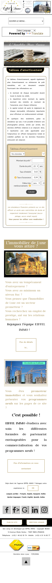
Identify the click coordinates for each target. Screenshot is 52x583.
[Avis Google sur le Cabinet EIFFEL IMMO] (25, 510)
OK (33, 488)
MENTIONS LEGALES (36, 522)
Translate (37, 33)
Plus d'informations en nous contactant (26, 466)
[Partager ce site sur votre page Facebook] (16, 510)
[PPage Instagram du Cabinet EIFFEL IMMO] (44, 510)
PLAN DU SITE (12, 522)
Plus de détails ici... (26, 345)
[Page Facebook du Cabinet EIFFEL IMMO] (7, 510)
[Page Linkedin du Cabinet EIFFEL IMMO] (35, 510)
